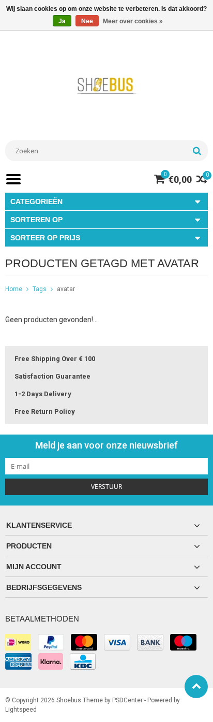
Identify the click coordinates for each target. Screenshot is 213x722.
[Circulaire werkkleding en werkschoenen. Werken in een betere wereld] (106, 85)
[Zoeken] (197, 150)
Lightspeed (21, 709)
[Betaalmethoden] (18, 642)
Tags (40, 289)
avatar (66, 289)
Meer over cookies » (133, 21)
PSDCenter (127, 700)
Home (13, 289)
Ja (62, 21)
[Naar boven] (196, 686)
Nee (87, 21)
